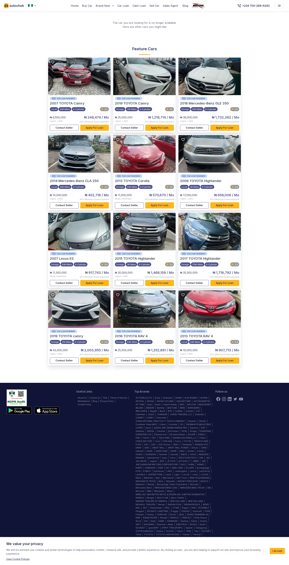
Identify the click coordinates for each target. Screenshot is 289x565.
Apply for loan (94, 127)
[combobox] (32, 6)
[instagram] (224, 399)
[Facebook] (218, 399)
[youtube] (241, 399)
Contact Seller (64, 127)
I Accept (277, 550)
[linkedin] (229, 399)
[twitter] (235, 399)
